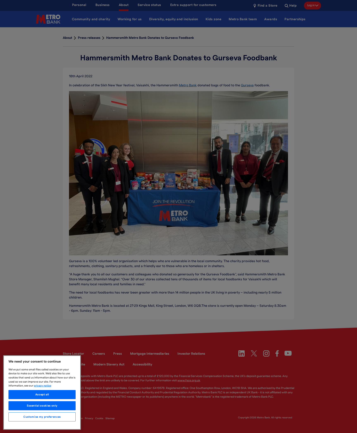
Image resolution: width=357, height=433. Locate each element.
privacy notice (42, 385)
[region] (42, 392)
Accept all (42, 394)
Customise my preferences (42, 417)
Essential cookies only (42, 405)
